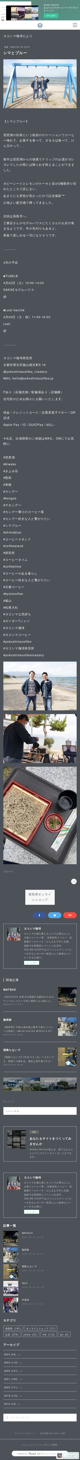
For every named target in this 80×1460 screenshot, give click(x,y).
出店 (6, 47)
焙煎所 (13, 1328)
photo (30, 1334)
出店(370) (8, 871)
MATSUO (9, 989)
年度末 (25, 1299)
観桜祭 (7, 1019)
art (64, 1334)
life (49, 1334)
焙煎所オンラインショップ (40, 897)
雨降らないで (11, 1050)
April (25, 1282)
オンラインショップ (40, 1328)
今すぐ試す (51, 15)
